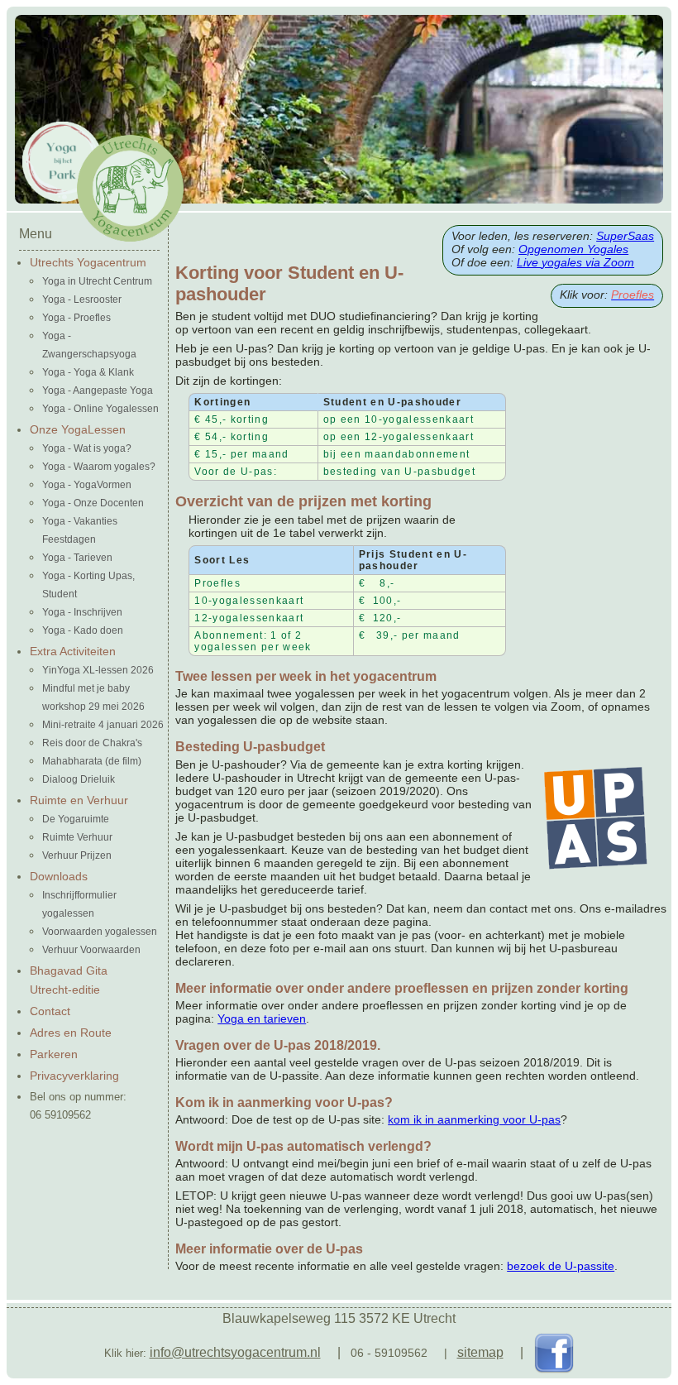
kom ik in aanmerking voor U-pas (474, 1119)
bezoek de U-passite (560, 1265)
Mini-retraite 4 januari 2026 (103, 725)
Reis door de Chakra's (92, 743)
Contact (50, 1011)
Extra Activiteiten (73, 651)
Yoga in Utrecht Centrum (97, 281)
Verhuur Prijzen (77, 855)
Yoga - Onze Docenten (93, 503)
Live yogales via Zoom (575, 262)
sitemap (480, 1352)
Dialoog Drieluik (78, 779)
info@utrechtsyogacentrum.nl (235, 1352)
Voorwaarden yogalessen (99, 931)
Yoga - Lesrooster (82, 299)
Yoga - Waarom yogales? (98, 466)
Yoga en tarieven (261, 1018)
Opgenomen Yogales (573, 249)
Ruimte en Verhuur (79, 800)
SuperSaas (625, 235)
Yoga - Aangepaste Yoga (97, 390)
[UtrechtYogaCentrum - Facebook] (554, 1352)
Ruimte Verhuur (77, 837)
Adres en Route (71, 1032)
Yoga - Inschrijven (82, 612)
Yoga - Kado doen (82, 630)
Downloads (59, 876)
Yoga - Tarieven (77, 557)
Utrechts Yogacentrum (88, 262)
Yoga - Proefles (76, 317)
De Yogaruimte (75, 819)
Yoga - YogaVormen (86, 485)
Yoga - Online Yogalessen (100, 409)
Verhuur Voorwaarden (91, 950)
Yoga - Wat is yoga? (86, 448)
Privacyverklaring (74, 1075)
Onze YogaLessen (78, 429)
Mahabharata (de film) (91, 761)
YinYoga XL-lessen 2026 (98, 670)
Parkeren (54, 1054)
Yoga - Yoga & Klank (88, 372)
